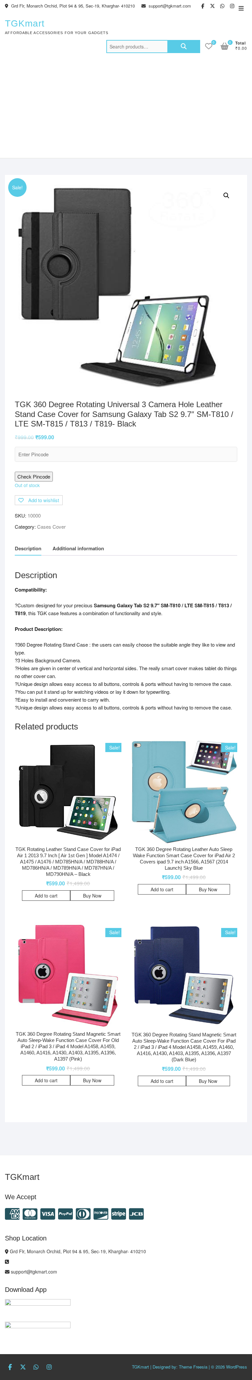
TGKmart (25, 23)
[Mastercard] (30, 1213)
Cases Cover (51, 526)
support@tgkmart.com (169, 6)
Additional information (78, 548)
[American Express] (12, 1213)
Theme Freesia (193, 1367)
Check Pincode (33, 476)
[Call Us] (7, 1261)
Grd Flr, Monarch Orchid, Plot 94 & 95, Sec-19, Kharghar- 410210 (72, 6)
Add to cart (46, 895)
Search (183, 46)
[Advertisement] (126, 109)
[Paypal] (65, 1213)
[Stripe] (118, 1213)
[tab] (28, 549)
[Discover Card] (101, 1213)
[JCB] (136, 1213)
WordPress (236, 1367)
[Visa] (47, 1213)
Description (28, 548)
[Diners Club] (83, 1213)
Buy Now (92, 895)
